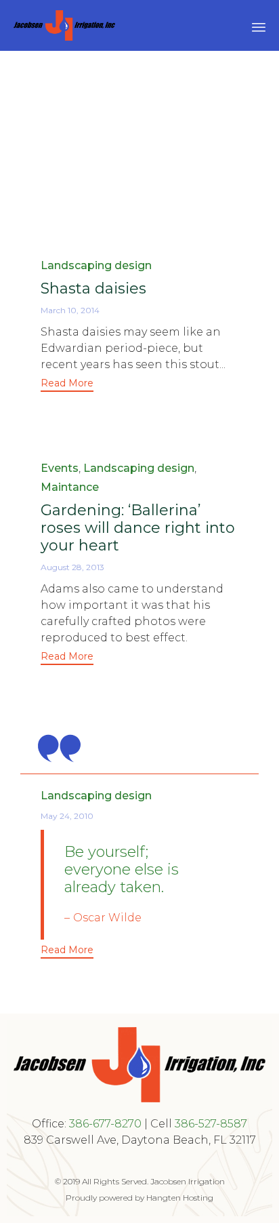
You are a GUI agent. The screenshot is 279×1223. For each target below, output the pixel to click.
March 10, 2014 (70, 310)
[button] (67, 385)
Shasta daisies (93, 288)
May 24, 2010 (67, 816)
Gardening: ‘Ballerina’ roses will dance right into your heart (138, 528)
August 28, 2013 (72, 567)
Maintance (70, 487)
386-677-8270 (105, 1123)
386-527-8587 (211, 1123)
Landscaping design (96, 265)
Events (60, 468)
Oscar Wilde (107, 917)
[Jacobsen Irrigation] (64, 25)
